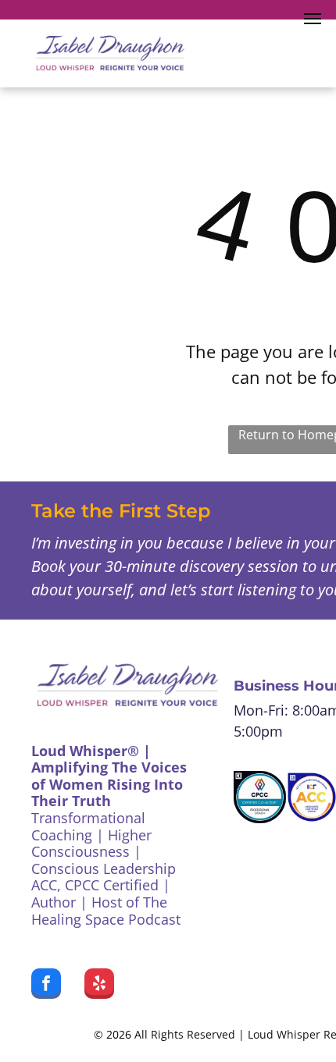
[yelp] (99, 985)
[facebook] (46, 985)
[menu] (312, 18)
